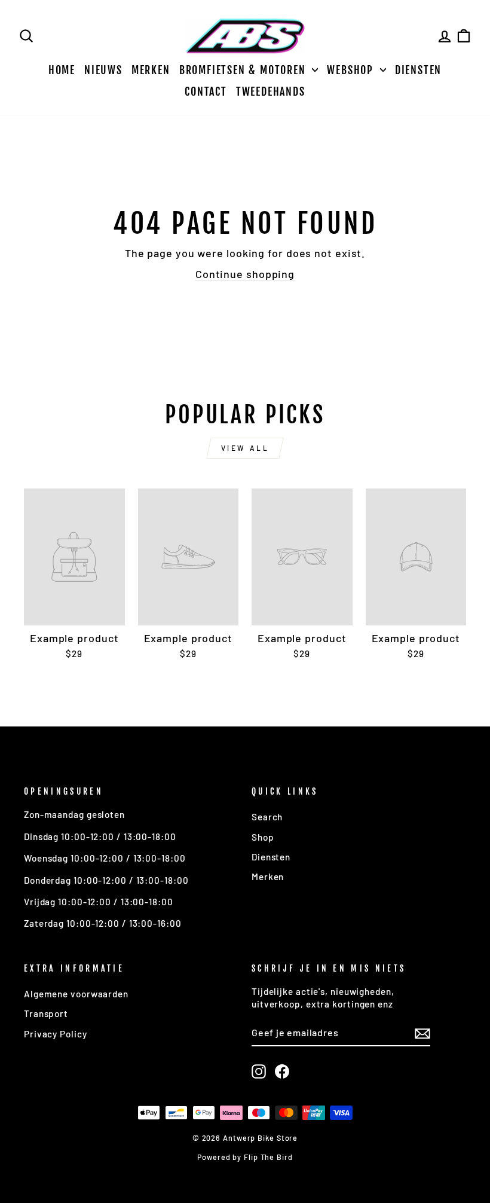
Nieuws (103, 70)
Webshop (351, 70)
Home (61, 70)
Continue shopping (245, 273)
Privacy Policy (55, 1033)
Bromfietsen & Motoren (244, 70)
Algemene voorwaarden (76, 993)
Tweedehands (270, 91)
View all (245, 448)
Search (267, 816)
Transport (46, 1013)
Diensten (418, 70)
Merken (150, 70)
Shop (263, 837)
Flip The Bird (268, 1157)
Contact (206, 91)
